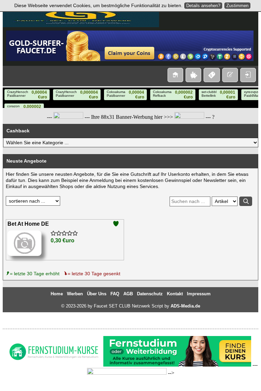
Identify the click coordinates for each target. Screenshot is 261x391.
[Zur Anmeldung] (230, 75)
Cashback (18, 130)
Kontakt (175, 293)
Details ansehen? (203, 5)
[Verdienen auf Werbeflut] (68, 117)
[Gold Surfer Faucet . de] (130, 59)
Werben (75, 293)
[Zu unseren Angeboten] (193, 75)
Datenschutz (150, 293)
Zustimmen (237, 5)
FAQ (114, 293)
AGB (128, 293)
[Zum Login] (248, 75)
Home (57, 293)
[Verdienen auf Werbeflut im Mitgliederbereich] (127, 373)
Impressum (199, 293)
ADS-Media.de (185, 306)
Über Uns (96, 293)
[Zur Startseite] (175, 75)
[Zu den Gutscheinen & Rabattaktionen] (212, 75)
